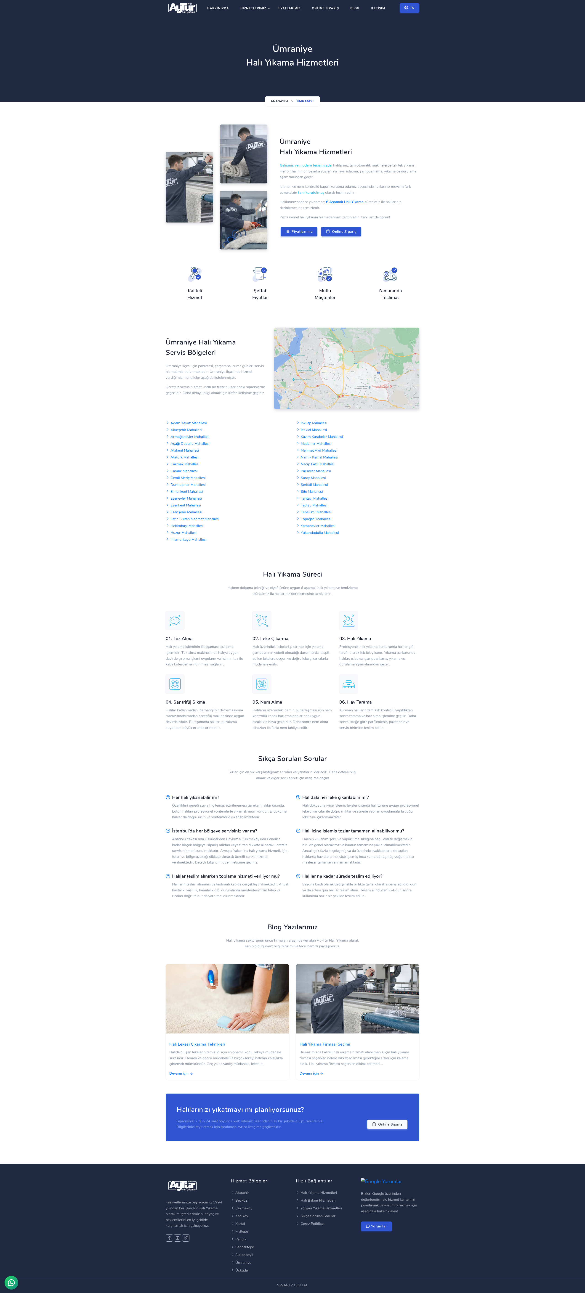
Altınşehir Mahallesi (186, 429)
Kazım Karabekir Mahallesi (322, 436)
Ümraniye (243, 1262)
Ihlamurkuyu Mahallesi (188, 539)
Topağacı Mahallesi (316, 519)
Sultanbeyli (244, 1254)
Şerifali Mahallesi (314, 484)
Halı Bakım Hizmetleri (318, 1200)
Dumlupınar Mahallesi (188, 484)
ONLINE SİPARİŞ (325, 8)
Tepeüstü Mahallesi (316, 512)
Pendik (240, 1239)
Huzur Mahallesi (183, 532)
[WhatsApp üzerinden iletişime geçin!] (11, 1283)
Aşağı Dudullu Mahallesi (190, 443)
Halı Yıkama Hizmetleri (318, 1192)
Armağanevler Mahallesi (189, 436)
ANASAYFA (279, 101)
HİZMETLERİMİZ (253, 8)
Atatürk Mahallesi (184, 457)
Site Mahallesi (312, 491)
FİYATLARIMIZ (289, 8)
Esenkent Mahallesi (185, 505)
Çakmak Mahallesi (184, 464)
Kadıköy (241, 1216)
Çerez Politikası (312, 1223)
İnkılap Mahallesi (314, 423)
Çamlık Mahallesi (184, 471)
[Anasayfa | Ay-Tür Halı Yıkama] (182, 9)
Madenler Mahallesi (316, 443)
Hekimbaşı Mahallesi (187, 525)
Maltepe (241, 1231)
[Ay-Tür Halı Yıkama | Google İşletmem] (381, 1181)
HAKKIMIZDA (218, 8)
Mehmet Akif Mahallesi (319, 450)
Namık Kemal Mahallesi (319, 457)
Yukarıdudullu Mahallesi (320, 532)
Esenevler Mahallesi (186, 498)
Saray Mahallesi (313, 477)
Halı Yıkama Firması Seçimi (325, 1044)
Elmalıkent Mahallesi (186, 491)
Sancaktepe (244, 1247)
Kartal (240, 1223)
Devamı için (179, 1073)
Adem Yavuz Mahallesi (188, 423)
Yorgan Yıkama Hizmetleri (321, 1208)
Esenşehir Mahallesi (186, 512)
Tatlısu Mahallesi (314, 505)
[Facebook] (169, 1238)
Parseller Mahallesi (316, 471)
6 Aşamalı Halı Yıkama (345, 201)
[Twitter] (185, 1238)
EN (412, 8)
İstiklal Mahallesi (314, 429)
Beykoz (241, 1200)
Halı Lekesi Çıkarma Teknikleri (197, 1044)
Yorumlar (378, 1226)
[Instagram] (177, 1238)
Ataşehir (242, 1192)
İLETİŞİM (378, 8)
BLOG (354, 8)
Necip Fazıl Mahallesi (318, 464)
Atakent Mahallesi (184, 450)
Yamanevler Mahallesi (318, 525)
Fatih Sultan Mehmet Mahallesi (195, 519)
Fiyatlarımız (301, 231)
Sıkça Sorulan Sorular (317, 1216)
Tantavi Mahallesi (314, 498)
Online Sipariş (343, 231)
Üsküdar (242, 1270)
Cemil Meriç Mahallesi (188, 477)
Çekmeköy (243, 1208)
